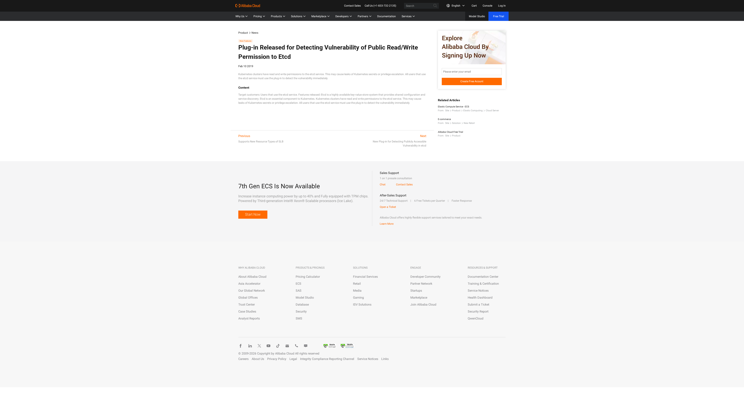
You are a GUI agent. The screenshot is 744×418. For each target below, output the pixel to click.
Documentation (386, 16)
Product (243, 32)
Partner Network (421, 283)
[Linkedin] (250, 345)
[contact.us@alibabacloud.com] (287, 345)
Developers (342, 16)
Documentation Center (483, 276)
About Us (258, 359)
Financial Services (365, 276)
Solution (456, 123)
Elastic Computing (473, 110)
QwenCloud (475, 318)
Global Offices (248, 297)
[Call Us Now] (296, 345)
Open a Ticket (388, 206)
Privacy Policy (276, 359)
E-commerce (444, 119)
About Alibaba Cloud (252, 276)
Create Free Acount (471, 81)
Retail (357, 283)
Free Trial (498, 16)
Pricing (257, 16)
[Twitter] (259, 345)
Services (407, 16)
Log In (502, 5)
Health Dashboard (480, 297)
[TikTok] (278, 345)
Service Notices (478, 290)
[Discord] (305, 345)
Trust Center (246, 304)
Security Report (478, 311)
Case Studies (247, 311)
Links (385, 359)
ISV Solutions (362, 304)
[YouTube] (268, 345)
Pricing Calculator (308, 276)
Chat (383, 184)
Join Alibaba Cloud (423, 304)
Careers (243, 359)
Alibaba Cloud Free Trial (450, 132)
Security (301, 311)
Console (487, 5)
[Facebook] (240, 345)
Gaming (358, 297)
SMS (299, 318)
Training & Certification (483, 283)
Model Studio (305, 297)
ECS (298, 283)
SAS (298, 290)
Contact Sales (352, 5)
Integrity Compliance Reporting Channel (327, 359)
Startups (416, 290)
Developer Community (425, 276)
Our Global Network (251, 290)
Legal (293, 359)
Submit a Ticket (478, 304)
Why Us (239, 16)
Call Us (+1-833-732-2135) (380, 5)
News (254, 32)
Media (357, 290)
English (456, 5)
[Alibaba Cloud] (247, 5)
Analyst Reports (249, 318)
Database (302, 304)
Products (276, 16)
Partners (363, 16)
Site (447, 110)
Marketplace (318, 16)
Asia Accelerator (249, 283)
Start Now (253, 214)
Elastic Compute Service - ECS (453, 106)
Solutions (296, 16)
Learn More (387, 223)
